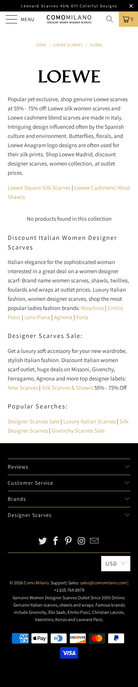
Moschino (92, 308)
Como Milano (36, 582)
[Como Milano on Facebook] (55, 542)
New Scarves (23, 387)
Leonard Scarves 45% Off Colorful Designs (69, 5)
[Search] (109, 19)
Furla (82, 317)
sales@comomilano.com (103, 582)
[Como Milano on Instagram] (81, 542)
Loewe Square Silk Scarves (39, 187)
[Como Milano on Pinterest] (68, 542)
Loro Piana (37, 317)
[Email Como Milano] (94, 542)
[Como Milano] (69, 19)
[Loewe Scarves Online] (69, 84)
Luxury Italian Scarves (89, 421)
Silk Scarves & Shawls (67, 387)
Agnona (63, 317)
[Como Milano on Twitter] (43, 542)
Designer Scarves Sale (33, 421)
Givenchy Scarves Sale (78, 430)
